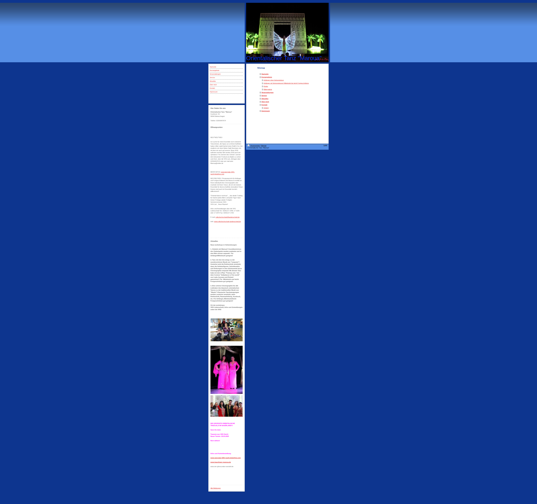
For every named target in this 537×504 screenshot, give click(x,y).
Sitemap (263, 145)
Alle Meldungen (215, 488)
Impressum (266, 111)
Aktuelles (265, 98)
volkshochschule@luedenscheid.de (227, 217)
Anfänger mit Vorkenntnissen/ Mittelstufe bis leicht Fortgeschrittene (286, 83)
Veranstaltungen (268, 92)
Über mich (265, 102)
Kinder (266, 86)
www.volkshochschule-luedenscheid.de (227, 221)
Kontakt (264, 105)
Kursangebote (267, 77)
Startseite (265, 74)
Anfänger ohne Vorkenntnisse (274, 80)
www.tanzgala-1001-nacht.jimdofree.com (225, 458)
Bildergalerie (268, 89)
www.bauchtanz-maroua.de (220, 462)
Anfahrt (266, 108)
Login (325, 145)
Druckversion (255, 145)
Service (264, 95)
